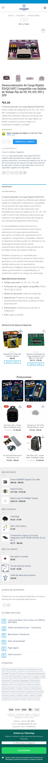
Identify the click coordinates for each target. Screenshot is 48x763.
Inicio (11, 15)
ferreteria (15, 680)
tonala (39, 695)
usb (29, 699)
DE (11, 677)
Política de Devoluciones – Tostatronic (24, 628)
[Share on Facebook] (8, 173)
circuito (13, 673)
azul (40, 669)
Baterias (21, 15)
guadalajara (25, 680)
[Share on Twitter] (12, 173)
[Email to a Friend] (16, 173)
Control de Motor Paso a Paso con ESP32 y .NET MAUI (26, 621)
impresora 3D (7, 684)
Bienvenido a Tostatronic (19, 634)
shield (19, 695)
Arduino (21, 669)
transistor (16, 699)
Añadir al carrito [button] (12, 362)
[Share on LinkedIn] (25, 173)
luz (24, 684)
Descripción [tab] (7, 187)
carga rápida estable (16, 156)
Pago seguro (13, 648)
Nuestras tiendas (24, 714)
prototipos (21, 691)
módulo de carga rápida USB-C (23, 165)
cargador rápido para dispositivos (13, 158)
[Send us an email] (8, 605)
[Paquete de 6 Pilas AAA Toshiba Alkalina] (12, 339)
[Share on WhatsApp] (4, 173)
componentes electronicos (35, 673)
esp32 (43, 677)
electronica (27, 677)
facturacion (6, 680)
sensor (12, 695)
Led (19, 684)
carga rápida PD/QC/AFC (32, 156)
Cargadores (33, 15)
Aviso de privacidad (16, 641)
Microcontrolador (8, 688)
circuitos (21, 673)
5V (3, 669)
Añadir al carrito (25, 141)
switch (32, 695)
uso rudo (36, 699)
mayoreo (30, 684)
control (4, 677)
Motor (27, 688)
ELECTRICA (17, 677)
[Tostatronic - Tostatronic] (24, 7)
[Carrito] (45, 7)
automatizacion (31, 669)
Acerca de (11, 714)
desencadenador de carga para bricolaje (19, 163)
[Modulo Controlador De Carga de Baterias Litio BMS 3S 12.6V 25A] (35, 339)
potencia (5, 691)
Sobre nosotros (15, 654)
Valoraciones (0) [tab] (9, 191)
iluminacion (35, 680)
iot (15, 684)
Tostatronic (6, 699)
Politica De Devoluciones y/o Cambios (24, 716)
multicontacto (36, 688)
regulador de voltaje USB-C (20, 168)
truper (24, 699)
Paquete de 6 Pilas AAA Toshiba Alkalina (12, 355)
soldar (26, 695)
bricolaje (5, 673)
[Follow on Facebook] (4, 605)
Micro (37, 684)
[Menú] (3, 7)
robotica (5, 695)
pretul (13, 691)
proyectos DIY (31, 691)
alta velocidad (11, 669)
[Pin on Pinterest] (21, 173)
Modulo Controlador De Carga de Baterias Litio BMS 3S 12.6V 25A (36, 356)
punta (41, 691)
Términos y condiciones (24, 718)
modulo (19, 688)
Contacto (36, 714)
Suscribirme (24, 750)
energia (35, 677)
